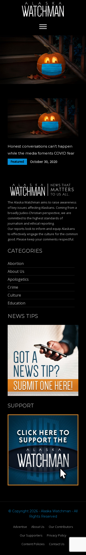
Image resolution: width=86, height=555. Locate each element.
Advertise (20, 527)
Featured (17, 161)
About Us (37, 527)
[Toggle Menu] (43, 26)
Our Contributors (61, 527)
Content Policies (33, 544)
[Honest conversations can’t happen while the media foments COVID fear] (43, 137)
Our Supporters (31, 535)
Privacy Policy (56, 535)
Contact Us (56, 544)
